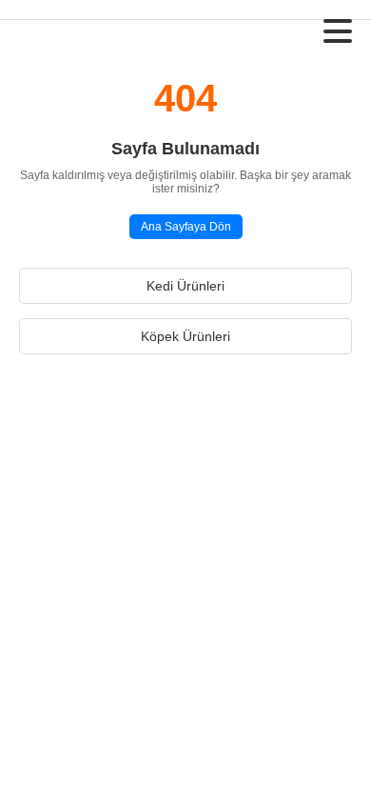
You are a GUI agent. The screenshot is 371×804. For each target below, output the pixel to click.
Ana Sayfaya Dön (186, 226)
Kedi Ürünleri (185, 285)
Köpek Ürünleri (185, 336)
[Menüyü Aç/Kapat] (337, 31)
